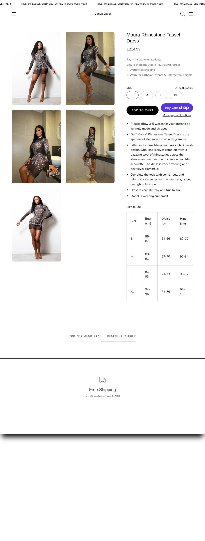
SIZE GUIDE (21, 483)
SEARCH (18, 476)
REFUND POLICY (62, 469)
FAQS (16, 469)
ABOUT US (58, 476)
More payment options (177, 115)
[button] (182, 14)
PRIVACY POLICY (63, 495)
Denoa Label (102, 13)
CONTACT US (22, 462)
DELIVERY (57, 462)
